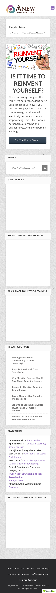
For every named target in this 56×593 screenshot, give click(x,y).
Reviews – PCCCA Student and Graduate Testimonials (27, 418)
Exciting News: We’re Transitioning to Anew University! (23, 360)
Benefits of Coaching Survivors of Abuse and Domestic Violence (27, 407)
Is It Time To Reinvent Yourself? (28, 83)
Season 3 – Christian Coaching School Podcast (27, 388)
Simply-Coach (16, 480)
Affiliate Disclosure (40, 574)
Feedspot (13, 487)
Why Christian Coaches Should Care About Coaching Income (27, 379)
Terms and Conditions (24, 568)
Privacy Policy (42, 568)
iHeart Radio (33, 440)
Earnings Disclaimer (28, 580)
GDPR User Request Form (19, 574)
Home (10, 568)
